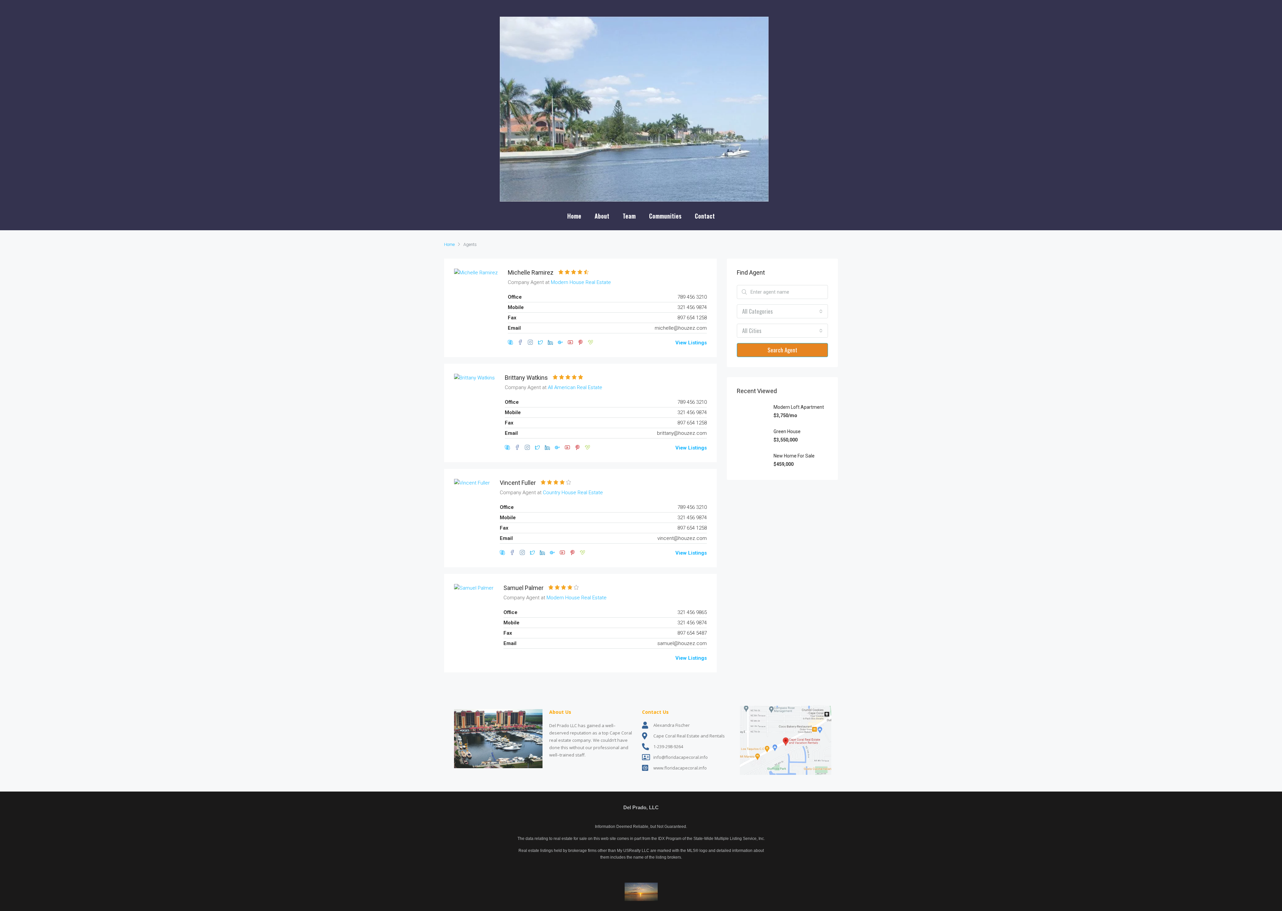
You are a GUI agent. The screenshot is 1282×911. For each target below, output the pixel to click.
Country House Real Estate (573, 493)
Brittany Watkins (526, 377)
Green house (787, 431)
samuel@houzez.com (682, 643)
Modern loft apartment (799, 407)
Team (629, 216)
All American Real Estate (575, 387)
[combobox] (782, 311)
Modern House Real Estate (581, 282)
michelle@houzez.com (681, 328)
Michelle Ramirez (531, 272)
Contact (705, 216)
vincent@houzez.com (682, 538)
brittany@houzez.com (682, 433)
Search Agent (782, 350)
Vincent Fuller (518, 482)
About (602, 216)
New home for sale (794, 456)
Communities (665, 216)
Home (574, 216)
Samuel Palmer (523, 587)
